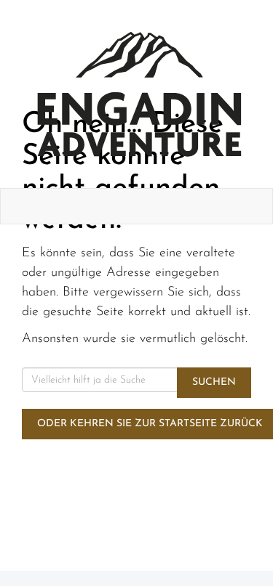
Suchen (214, 382)
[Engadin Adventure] (139, 94)
